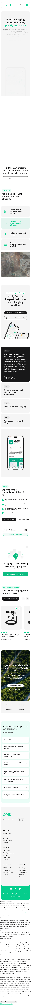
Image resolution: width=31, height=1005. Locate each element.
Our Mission (22, 870)
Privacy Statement (16, 894)
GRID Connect (7, 868)
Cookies (26, 894)
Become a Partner (8, 872)
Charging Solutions (8, 853)
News (20, 877)
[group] (12, 623)
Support (5, 842)
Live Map (5, 838)
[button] (20, 5)
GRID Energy (6, 850)
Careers (21, 874)
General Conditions (15, 896)
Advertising (6, 855)
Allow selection (4, 1002)
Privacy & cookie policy (19, 912)
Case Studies (6, 857)
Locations (6, 836)
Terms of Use (6, 894)
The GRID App (7, 833)
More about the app (8, 732)
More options (4, 1000)
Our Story (22, 868)
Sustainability (23, 872)
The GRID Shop (7, 840)
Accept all (13, 1002)
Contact (5, 860)
